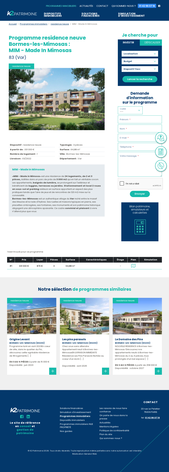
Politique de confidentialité (114, 430)
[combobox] (132, 53)
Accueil (13, 24)
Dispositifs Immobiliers (53, 15)
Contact (102, 6)
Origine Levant (19, 339)
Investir (128, 42)
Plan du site (106, 434)
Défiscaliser (152, 42)
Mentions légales (109, 426)
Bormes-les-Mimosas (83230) (27, 343)
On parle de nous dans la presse (114, 417)
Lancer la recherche (139, 79)
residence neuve (60, 24)
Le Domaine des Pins (129, 339)
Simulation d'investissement (131, 15)
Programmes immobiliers (61, 6)
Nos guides (66, 431)
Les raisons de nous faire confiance (113, 410)
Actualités (86, 6)
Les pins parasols (74, 339)
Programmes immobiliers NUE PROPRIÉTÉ (76, 426)
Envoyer (140, 193)
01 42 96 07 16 (147, 6)
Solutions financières (91, 15)
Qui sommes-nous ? (124, 6)
